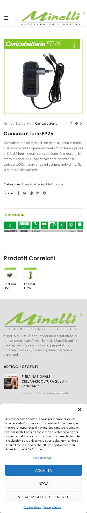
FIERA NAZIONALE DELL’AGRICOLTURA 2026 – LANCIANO (44, 381)
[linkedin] (38, 193)
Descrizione (15, 215)
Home (8, 123)
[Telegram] (44, 193)
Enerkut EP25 (29, 286)
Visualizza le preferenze (43, 497)
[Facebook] (18, 193)
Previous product (71, 123)
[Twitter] (24, 193)
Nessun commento (55, 393)
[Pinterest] (31, 193)
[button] (79, 409)
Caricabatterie (46, 123)
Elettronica (23, 123)
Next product (81, 123)
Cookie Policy (32, 507)
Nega (43, 483)
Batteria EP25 (10, 286)
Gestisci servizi (42, 457)
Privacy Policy (52, 507)
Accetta (43, 470)
